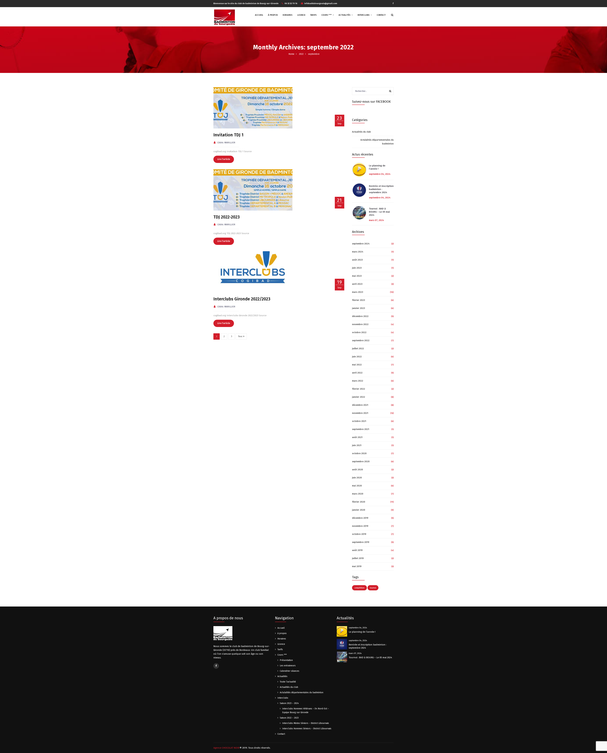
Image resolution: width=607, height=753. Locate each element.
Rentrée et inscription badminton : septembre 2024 (381, 189)
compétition (359, 588)
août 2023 (357, 259)
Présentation (286, 660)
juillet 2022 (358, 348)
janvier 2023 (358, 308)
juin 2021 (356, 445)
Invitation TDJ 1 (228, 134)
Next (240, 336)
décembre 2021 (360, 405)
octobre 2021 (359, 421)
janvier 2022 (358, 397)
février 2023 (358, 300)
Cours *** (326, 15)
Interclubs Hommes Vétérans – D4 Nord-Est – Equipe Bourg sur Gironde (305, 710)
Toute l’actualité (288, 681)
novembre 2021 (360, 413)
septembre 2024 (361, 243)
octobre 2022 (359, 332)
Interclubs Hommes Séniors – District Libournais (306, 728)
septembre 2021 (360, 429)
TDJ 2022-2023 (226, 217)
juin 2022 (357, 356)
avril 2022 (357, 372)
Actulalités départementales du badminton (377, 142)
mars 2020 (357, 493)
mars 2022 (357, 381)
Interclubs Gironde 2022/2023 (241, 299)
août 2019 (357, 550)
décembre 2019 (360, 518)
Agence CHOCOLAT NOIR (226, 747)
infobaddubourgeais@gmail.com (320, 3)
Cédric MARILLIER (226, 142)
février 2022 (358, 389)
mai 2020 (357, 485)
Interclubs (363, 15)
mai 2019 (356, 566)
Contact (381, 15)
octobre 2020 (359, 453)
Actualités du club (361, 132)
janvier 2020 (358, 510)
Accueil (259, 15)
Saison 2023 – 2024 (289, 703)
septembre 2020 (361, 461)
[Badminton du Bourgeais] (224, 17)
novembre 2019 (360, 526)
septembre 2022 (360, 340)
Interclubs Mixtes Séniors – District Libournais (305, 723)
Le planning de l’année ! (377, 167)
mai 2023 (357, 276)
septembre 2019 (360, 542)
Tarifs (313, 15)
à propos (273, 15)
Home (291, 54)
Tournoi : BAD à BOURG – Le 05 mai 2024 (379, 211)
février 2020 (358, 502)
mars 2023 (357, 292)
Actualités (344, 15)
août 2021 (357, 437)
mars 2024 (357, 251)
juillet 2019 (358, 558)
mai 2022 (357, 364)
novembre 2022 (360, 324)
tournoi (373, 588)
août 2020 (357, 469)
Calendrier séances (289, 671)
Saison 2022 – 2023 (289, 717)
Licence (301, 15)
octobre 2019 (359, 534)
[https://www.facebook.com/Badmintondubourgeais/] (393, 3)
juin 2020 (357, 477)
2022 (301, 54)
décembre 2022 (360, 316)
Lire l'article (223, 159)
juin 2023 (357, 268)
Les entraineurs (288, 665)
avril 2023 (357, 284)
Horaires (288, 15)
